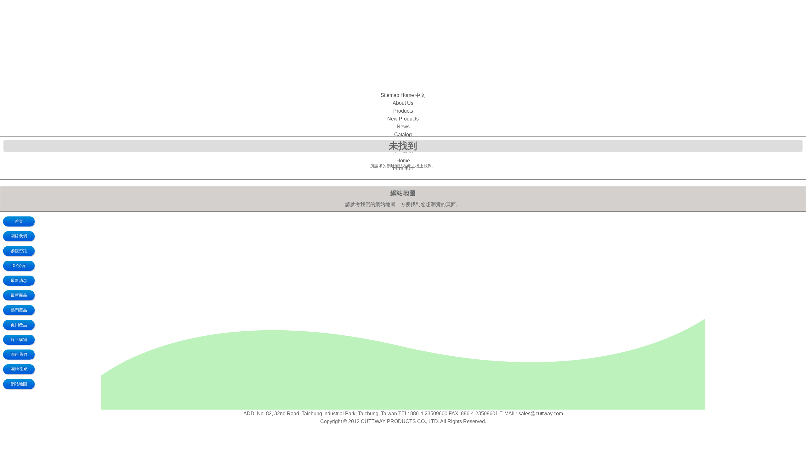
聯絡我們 (19, 354)
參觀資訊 (19, 251)
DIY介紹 (18, 265)
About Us (403, 103)
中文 (420, 95)
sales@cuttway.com (541, 413)
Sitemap (390, 95)
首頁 (19, 221)
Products (403, 111)
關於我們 (19, 236)
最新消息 (19, 280)
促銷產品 (19, 324)
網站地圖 (19, 384)
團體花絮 (19, 369)
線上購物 (19, 339)
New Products (403, 118)
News (403, 126)
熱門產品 (19, 310)
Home (407, 95)
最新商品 (19, 295)
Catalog (403, 134)
